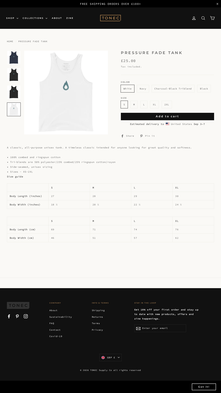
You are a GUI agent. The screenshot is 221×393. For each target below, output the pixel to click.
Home (10, 41)
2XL (166, 104)
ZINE (70, 18)
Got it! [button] (204, 386)
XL (154, 104)
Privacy (97, 329)
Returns (97, 316)
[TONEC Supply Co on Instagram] (26, 316)
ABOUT (57, 18)
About (53, 310)
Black (204, 88)
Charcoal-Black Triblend (173, 88)
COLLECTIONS (34, 18)
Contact (55, 329)
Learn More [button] (143, 386)
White (127, 88)
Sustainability (60, 316)
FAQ (51, 323)
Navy (143, 88)
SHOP (11, 18)
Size (124, 98)
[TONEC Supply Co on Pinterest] (17, 316)
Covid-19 (55, 336)
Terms (96, 323)
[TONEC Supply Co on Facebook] (9, 316)
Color (125, 82)
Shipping (98, 310)
